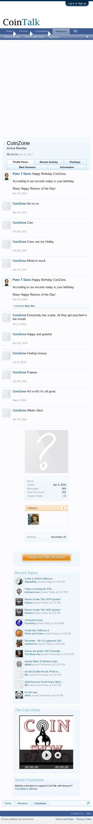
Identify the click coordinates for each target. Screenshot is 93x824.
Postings (75, 162)
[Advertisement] (46, 89)
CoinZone (19, 203)
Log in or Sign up (77, 3)
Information (67, 167)
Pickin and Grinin (34, 633)
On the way (31, 692)
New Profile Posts (34, 37)
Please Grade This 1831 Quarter (42, 609)
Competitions (42, 31)
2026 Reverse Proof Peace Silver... (44, 682)
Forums (23, 31)
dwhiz (28, 695)
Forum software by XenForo (17, 819)
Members (61, 31)
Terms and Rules (64, 819)
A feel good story (34, 620)
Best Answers (27, 167)
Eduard (29, 602)
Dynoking (30, 623)
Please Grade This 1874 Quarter (42, 599)
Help (88, 813)
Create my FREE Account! (46, 557)
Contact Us (77, 813)
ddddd (28, 664)
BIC (27, 674)
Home (9, 31)
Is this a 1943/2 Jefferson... (39, 578)
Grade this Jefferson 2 (37, 630)
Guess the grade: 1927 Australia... (43, 651)
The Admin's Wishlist (26, 788)
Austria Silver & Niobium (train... (42, 661)
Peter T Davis (22, 173)
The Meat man (32, 654)
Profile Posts (20, 162)
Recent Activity (49, 162)
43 (64, 496)
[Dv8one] (33, 519)
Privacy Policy (84, 819)
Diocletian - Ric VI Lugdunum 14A (43, 640)
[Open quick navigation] (87, 803)
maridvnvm (31, 643)
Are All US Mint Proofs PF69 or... (42, 671)
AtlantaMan (31, 581)
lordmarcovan (32, 592)
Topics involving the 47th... (39, 589)
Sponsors (54, 37)
